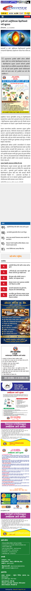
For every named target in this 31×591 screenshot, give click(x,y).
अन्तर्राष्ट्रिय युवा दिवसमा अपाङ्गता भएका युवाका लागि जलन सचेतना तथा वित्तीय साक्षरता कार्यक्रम (19, 295)
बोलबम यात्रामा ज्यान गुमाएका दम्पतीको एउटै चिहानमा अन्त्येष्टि (19, 283)
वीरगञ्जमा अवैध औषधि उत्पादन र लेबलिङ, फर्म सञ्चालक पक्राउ (17, 277)
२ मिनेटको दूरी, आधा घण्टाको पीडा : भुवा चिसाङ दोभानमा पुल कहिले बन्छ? (19, 272)
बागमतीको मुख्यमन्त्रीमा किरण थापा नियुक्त (17, 232)
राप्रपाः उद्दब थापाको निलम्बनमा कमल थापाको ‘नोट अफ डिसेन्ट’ (17, 239)
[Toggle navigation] (2, 16)
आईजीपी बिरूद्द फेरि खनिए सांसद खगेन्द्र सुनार (18, 227)
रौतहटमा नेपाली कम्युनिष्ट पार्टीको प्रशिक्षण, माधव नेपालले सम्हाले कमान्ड (17, 244)
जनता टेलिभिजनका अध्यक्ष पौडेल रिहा (15, 249)
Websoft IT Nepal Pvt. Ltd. (19, 590)
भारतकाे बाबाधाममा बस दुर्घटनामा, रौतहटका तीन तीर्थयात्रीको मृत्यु (17, 289)
